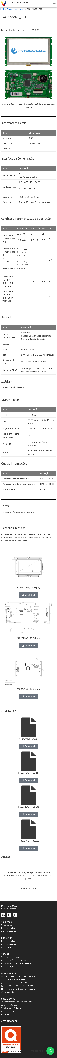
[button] (50, 1051)
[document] (28, 529)
